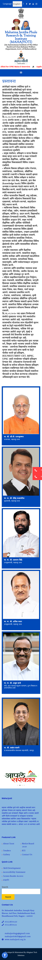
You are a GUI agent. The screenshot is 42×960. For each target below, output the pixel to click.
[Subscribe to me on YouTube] (33, 4)
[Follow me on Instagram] (36, 4)
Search (5, 887)
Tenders (7, 850)
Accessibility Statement (14, 872)
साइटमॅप (6, 880)
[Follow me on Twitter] (30, 4)
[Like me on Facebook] (26, 4)
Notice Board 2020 (28, 845)
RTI (23, 850)
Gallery (6, 854)
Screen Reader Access (13, 876)
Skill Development (12, 868)
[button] (21, 72)
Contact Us (27, 854)
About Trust (8, 843)
